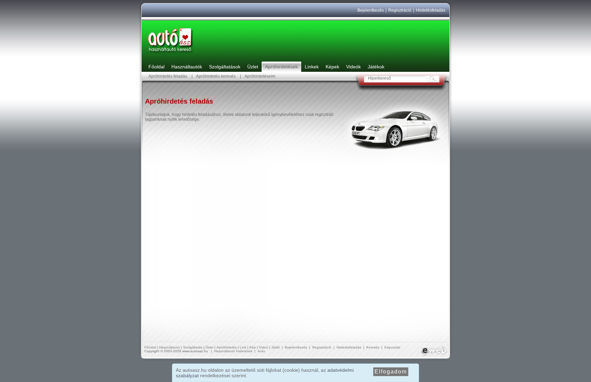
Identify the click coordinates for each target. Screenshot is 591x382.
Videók (353, 66)
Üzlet (252, 66)
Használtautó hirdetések (233, 351)
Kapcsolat (392, 347)
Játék (275, 347)
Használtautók (186, 66)
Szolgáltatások (224, 66)
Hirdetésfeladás (430, 10)
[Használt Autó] (170, 53)
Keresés (372, 347)
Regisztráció (399, 10)
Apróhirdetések (281, 66)
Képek (332, 66)
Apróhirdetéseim (260, 76)
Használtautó (169, 347)
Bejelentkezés (370, 10)
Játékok (376, 66)
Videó (263, 347)
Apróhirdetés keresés (216, 76)
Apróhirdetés (226, 347)
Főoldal (156, 66)
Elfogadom (391, 371)
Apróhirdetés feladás (167, 76)
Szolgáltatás (192, 347)
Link (243, 347)
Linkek (312, 66)
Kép (252, 347)
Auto (261, 351)
